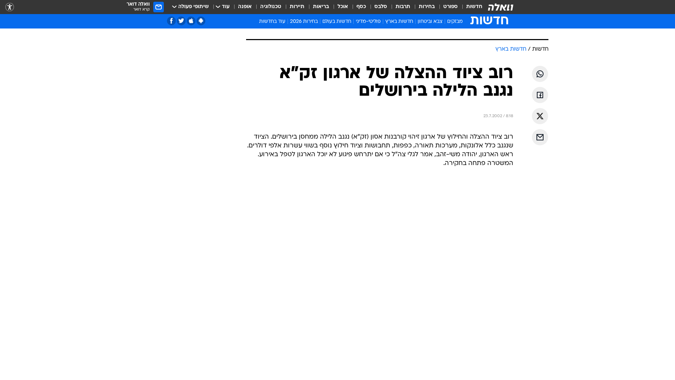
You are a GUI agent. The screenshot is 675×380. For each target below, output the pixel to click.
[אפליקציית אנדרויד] (201, 21)
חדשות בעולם (336, 21)
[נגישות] (9, 7)
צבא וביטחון (430, 21)
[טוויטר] (181, 21)
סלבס (380, 7)
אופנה (245, 7)
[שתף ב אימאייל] (540, 137)
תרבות (403, 7)
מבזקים (455, 21)
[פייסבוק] (171, 21)
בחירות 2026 (304, 21)
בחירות (427, 7)
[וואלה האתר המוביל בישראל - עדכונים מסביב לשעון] (500, 7)
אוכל (343, 7)
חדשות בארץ (399, 21)
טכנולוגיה (270, 7)
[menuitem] (470, 7)
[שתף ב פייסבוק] (540, 95)
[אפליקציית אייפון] (191, 21)
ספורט (450, 7)
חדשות (474, 7)
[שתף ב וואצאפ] (540, 74)
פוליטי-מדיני (368, 21)
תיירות (297, 7)
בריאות (321, 7)
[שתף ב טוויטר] (540, 116)
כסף (361, 7)
